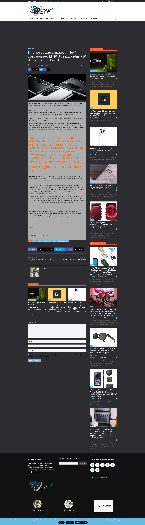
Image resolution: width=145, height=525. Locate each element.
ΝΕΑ (33, 48)
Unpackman (93, 276)
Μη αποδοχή (69, 522)
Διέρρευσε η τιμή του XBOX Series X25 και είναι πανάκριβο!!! (36, 305)
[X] (114, 1)
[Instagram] (107, 1)
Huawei (92, 219)
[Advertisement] (72, 33)
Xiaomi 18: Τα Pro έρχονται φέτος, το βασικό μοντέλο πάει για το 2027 (76, 306)
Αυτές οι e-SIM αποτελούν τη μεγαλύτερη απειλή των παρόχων (103, 187)
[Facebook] (105, 1)
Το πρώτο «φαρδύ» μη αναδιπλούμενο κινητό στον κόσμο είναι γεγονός (101, 225)
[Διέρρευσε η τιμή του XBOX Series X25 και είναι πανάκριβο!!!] (37, 294)
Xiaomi (29, 48)
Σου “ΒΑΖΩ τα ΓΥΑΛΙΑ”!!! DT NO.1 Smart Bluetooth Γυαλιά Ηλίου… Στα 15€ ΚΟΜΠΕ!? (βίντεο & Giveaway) (103, 352)
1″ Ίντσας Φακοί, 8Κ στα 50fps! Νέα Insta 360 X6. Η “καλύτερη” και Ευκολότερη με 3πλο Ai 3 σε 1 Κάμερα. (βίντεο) (103, 393)
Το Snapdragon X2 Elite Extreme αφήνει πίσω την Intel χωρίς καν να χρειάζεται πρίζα (57, 306)
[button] (115, 19)
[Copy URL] (48, 69)
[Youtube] (116, 1)
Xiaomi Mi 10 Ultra (74, 103)
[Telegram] (109, 1)
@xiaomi (51, 141)
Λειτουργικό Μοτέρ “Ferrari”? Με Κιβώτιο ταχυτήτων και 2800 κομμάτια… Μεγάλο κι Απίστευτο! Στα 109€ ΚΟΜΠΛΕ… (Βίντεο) (103, 312)
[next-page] (31, 315)
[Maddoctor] (29, 65)
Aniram (29, 309)
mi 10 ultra (39, 241)
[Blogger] (102, 1)
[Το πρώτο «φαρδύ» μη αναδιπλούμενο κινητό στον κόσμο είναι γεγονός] (103, 211)
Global (34, 241)
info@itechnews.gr (102, 477)
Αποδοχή (61, 522)
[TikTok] (112, 1)
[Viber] (44, 69)
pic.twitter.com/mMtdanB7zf (58, 161)
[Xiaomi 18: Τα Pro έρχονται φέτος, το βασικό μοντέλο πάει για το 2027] (77, 294)
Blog (92, 265)
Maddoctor (34, 65)
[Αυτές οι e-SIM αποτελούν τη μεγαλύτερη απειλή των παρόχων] (103, 174)
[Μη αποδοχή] (143, 521)
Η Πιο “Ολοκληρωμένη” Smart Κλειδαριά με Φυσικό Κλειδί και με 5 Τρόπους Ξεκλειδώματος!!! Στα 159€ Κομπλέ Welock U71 (103, 271)
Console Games (31, 299)
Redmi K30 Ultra (47, 241)
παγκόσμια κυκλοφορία (63, 241)
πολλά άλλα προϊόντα (75, 105)
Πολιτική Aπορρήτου (81, 522)
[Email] (37, 69)
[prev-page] (29, 315)
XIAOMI (54, 241)
